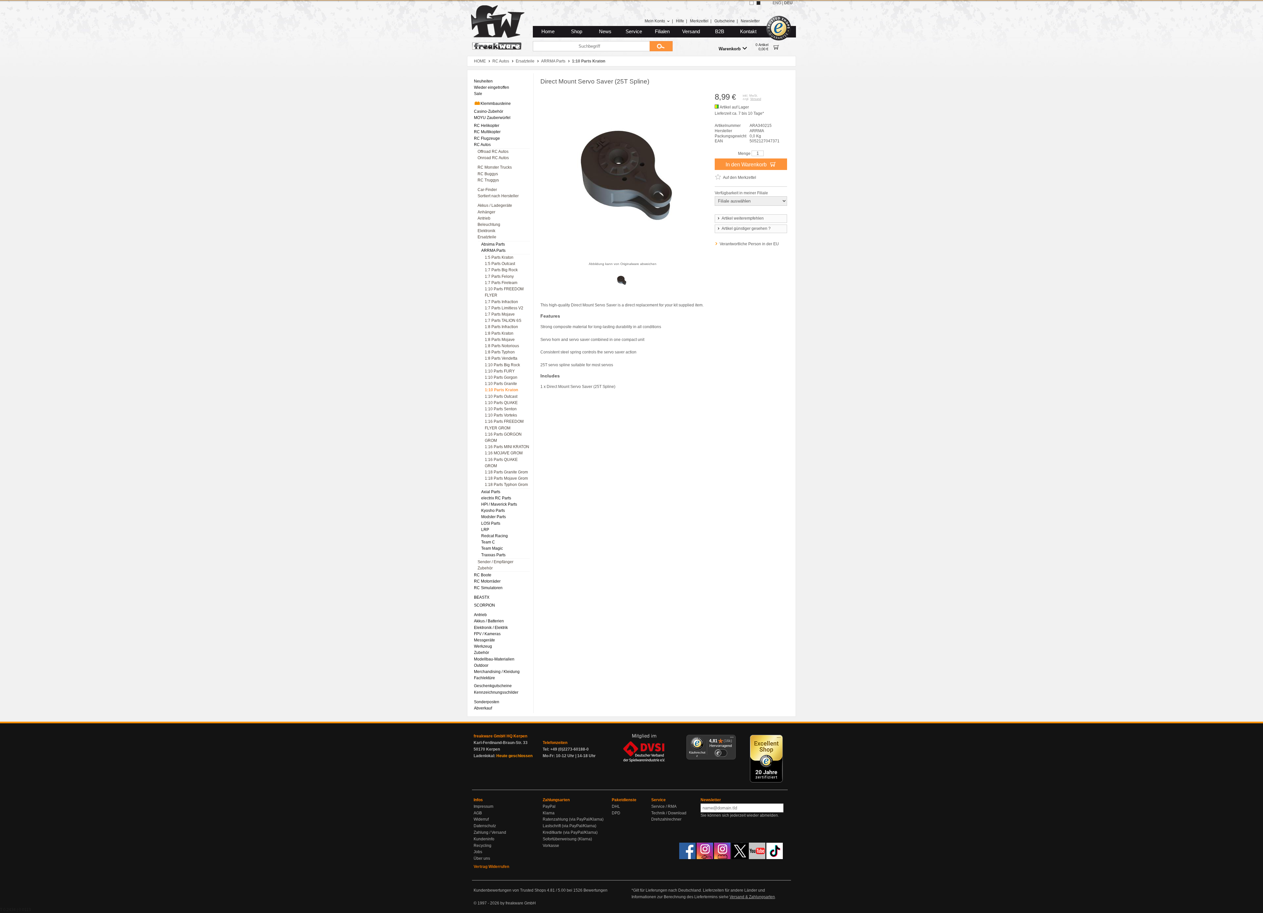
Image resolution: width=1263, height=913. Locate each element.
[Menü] (732, 739)
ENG (777, 3)
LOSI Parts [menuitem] (490, 523)
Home (548, 31)
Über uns (482, 858)
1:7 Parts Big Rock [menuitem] (501, 270)
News (605, 31)
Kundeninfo (484, 839)
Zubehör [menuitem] (485, 568)
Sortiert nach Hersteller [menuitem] (498, 196)
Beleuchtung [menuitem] (489, 224)
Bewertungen (595, 890)
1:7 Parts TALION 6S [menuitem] (503, 320)
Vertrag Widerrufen (491, 866)
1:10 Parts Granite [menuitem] (501, 383)
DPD (616, 813)
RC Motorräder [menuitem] (487, 581)
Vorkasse (551, 845)
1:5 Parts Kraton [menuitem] (499, 257)
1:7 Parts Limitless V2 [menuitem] (504, 308)
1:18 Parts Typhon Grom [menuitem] (506, 484)
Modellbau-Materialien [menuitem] (494, 659)
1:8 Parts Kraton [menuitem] (499, 333)
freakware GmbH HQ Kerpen (500, 736)
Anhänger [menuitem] (486, 212)
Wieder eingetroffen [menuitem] (491, 87)
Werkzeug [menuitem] (483, 646)
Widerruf (481, 819)
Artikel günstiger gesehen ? (746, 228)
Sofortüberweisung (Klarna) (567, 839)
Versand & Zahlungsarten (752, 897)
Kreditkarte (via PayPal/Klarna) (570, 832)
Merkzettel (699, 21)
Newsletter (750, 21)
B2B (719, 31)
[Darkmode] (758, 3)
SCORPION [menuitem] (484, 605)
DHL (616, 806)
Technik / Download (668, 813)
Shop (576, 31)
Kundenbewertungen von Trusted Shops (510, 890)
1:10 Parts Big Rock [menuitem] (502, 365)
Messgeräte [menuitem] (484, 640)
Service (634, 31)
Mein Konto (655, 21)
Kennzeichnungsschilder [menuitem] (496, 692)
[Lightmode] (752, 3)
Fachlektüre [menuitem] (484, 678)
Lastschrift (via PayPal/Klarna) (569, 826)
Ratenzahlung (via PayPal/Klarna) (573, 819)
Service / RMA (664, 806)
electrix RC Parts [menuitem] (496, 498)
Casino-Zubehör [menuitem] (488, 111)
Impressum (483, 806)
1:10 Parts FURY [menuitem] (500, 371)
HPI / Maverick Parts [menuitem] (499, 504)
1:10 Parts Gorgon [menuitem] (501, 377)
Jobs (478, 852)
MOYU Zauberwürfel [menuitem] (492, 117)
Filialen (662, 31)
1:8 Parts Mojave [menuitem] (500, 339)
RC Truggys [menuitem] (488, 180)
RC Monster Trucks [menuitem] (495, 167)
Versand (691, 31)
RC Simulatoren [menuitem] (488, 588)
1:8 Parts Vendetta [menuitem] (501, 358)
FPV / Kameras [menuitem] (487, 634)
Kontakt (748, 31)
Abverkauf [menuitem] (483, 708)
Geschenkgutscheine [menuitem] (493, 686)
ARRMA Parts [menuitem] (493, 250)
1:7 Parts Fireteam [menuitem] (501, 282)
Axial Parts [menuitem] (490, 492)
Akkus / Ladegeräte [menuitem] (495, 205)
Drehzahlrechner (666, 819)
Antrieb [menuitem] (484, 218)
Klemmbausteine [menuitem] (496, 103)
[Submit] (661, 46)
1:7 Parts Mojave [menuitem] (500, 314)
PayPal (549, 806)
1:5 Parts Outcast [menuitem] (500, 263)
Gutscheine (724, 21)
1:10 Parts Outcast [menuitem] (501, 396)
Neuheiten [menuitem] (483, 81)
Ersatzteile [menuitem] (487, 237)
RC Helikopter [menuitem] (486, 125)
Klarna (549, 813)
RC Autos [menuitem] (482, 144)
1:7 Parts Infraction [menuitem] (501, 302)
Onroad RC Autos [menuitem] (493, 158)
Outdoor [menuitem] (481, 665)
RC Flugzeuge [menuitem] (487, 138)
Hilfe (680, 21)
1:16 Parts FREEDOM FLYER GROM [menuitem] (504, 424)
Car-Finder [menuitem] (487, 189)
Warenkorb (730, 48)
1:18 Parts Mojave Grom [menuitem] (506, 478)
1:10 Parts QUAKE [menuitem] (501, 402)
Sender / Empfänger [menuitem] (495, 562)
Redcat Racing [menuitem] (494, 536)
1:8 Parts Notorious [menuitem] (502, 346)
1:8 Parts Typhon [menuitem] (500, 352)
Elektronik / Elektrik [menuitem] (491, 627)
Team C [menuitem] (488, 542)
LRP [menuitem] (485, 529)
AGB (478, 813)
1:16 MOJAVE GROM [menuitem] (504, 453)
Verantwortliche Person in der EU (749, 244)
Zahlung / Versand (490, 832)
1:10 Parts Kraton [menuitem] (501, 390)
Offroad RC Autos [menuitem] (493, 151)
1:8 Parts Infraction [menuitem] (501, 326)
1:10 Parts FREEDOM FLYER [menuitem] (504, 292)
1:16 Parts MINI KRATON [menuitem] (507, 446)
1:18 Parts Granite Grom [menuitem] (506, 472)
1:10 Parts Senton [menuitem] (501, 409)
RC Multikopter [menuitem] (487, 132)
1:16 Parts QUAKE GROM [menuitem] (501, 462)
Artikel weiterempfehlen (743, 218)
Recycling (482, 845)
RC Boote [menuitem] (482, 575)
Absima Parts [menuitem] (493, 244)
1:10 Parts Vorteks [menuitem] (501, 415)
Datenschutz (485, 826)
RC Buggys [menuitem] (488, 174)
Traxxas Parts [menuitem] (493, 555)
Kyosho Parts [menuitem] (493, 510)
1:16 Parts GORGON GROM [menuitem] (503, 437)
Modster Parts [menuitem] (493, 517)
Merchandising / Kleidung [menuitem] (497, 671)
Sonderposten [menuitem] (486, 702)
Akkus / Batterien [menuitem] (489, 621)
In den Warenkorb (747, 164)
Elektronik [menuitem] (486, 230)
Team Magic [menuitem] (492, 548)
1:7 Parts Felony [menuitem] (499, 276)
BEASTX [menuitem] (481, 597)
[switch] (720, 753)
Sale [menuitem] (478, 93)
